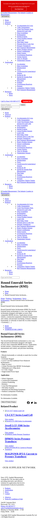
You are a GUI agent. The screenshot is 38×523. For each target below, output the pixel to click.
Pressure (19, 86)
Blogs (11, 93)
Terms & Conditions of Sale (14, 499)
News (11, 95)
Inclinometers (21, 35)
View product (9, 419)
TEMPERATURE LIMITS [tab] (13, 329)
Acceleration (21, 64)
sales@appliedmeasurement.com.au (12, 508)
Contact (7, 494)
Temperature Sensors (23, 60)
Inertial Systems (22, 36)
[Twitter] (32, 402)
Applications (9, 62)
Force (19, 69)
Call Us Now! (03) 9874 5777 (10, 101)
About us (8, 22)
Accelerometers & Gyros (25, 25)
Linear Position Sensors (24, 38)
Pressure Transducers (24, 46)
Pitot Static (20, 80)
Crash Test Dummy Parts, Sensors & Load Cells (25, 30)
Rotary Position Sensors (24, 49)
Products (7, 24)
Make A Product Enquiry (9, 402)
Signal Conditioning (23, 51)
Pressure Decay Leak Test (25, 44)
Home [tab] (7, 326)
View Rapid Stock (19, 9)
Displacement (21, 68)
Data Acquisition (22, 33)
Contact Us (27, 101)
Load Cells (20, 40)
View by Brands (22, 58)
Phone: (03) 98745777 (8, 506)
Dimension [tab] (8, 328)
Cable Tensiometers (23, 27)
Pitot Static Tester (22, 42)
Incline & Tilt (21, 75)
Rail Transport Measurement (26, 47)
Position (19, 82)
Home (7, 20)
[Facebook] (28, 402)
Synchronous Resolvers (24, 55)
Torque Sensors (22, 57)
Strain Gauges (21, 53)
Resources (8, 91)
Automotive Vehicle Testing (26, 88)
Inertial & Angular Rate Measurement (24, 78)
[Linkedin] (35, 402)
